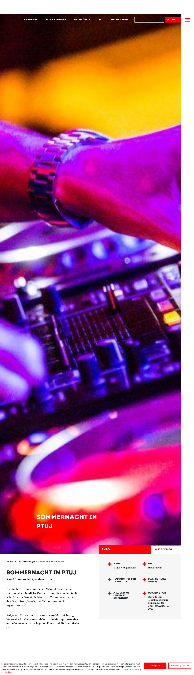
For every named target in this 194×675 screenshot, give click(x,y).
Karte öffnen (163, 549)
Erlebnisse (30, 20)
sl (168, 20)
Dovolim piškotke (155, 665)
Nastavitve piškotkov (180, 665)
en (173, 20)
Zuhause (11, 561)
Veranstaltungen (27, 561)
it (179, 20)
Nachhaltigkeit (121, 20)
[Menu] (187, 20)
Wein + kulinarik (55, 20)
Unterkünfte (82, 20)
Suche (161, 20)
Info (100, 20)
